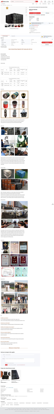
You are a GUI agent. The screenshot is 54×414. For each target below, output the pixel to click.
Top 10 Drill (7, 404)
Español (12, 409)
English (10, 409)
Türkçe (41, 409)
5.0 (44, 37)
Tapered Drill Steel (9, 399)
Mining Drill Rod (14, 399)
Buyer (36, 3)
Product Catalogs (11, 387)
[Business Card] (52, 39)
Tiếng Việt (44, 409)
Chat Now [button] (47, 44)
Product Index (39, 408)
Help (40, 3)
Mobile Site (43, 408)
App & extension (44, 3)
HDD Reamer (2, 391)
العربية (31, 409)
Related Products (16, 390)
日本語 (35, 409)
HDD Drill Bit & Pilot (16, 391)
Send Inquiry (47, 42)
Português (15, 409)
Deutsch (25, 409)
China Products (12, 408)
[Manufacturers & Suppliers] (5, 1)
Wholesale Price (28, 408)
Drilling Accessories (3, 390)
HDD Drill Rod (41, 390)
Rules (52, 3)
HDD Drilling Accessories (30, 391)
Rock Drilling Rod (3, 399)
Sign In (30, 32)
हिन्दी (36, 409)
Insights (45, 408)
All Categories (3, 3)
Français (17, 409)
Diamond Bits (41, 391)
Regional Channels (36, 408)
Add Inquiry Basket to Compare (14, 28)
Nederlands (28, 409)
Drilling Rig (28, 390)
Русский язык (20, 409)
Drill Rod (11, 5)
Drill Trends (11, 404)
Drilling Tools (8, 5)
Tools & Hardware (4, 5)
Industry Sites (31, 408)
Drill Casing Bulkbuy (16, 404)
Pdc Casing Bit (3, 404)
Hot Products (9, 408)
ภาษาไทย (39, 409)
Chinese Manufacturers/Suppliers (18, 408)
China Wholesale (24, 408)
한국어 (33, 409)
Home (1, 5)
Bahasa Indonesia (47, 409)
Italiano (23, 409)
